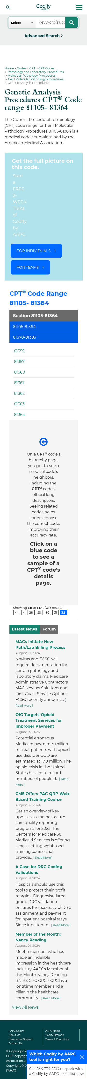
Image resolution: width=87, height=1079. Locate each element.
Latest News (24, 629)
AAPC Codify (16, 1030)
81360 (19, 372)
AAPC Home (52, 1030)
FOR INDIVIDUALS (34, 250)
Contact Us (15, 1043)
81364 (19, 414)
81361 (19, 383)
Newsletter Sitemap (21, 1039)
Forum (49, 629)
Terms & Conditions (57, 1039)
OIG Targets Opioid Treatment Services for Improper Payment (38, 720)
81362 (19, 393)
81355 (19, 351)
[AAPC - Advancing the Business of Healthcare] (43, 7)
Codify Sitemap (54, 1035)
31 (55, 612)
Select (16, 23)
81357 (19, 361)
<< (16, 612)
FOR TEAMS (28, 267)
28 (31, 612)
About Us (14, 1035)
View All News (25, 1007)
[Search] (8, 7)
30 (48, 612)
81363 (19, 404)
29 (39, 612)
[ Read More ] (42, 857)
